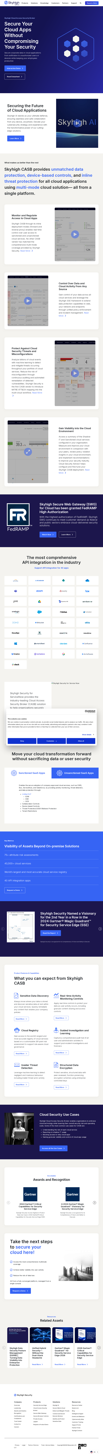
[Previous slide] (2, 928)
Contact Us (17, 1424)
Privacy (17, 1445)
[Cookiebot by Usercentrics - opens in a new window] (86, 711)
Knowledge (44, 3)
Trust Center (18, 1421)
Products (25, 3)
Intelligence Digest (77, 1413)
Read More (25, 251)
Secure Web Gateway (39, 1413)
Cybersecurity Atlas (78, 1419)
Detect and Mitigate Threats (61, 1411)
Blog (73, 1411)
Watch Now (46, 535)
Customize (50, 741)
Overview (17, 1405)
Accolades (51, 1176)
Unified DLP (26, 794)
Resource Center (77, 1405)
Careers (16, 1427)
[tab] (28, 773)
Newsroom (75, 1408)
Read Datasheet (13, 77)
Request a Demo (92, 3)
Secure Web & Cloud (59, 1408)
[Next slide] (100, 928)
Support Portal (76, 1425)
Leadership (17, 1408)
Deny (22, 741)
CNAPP (35, 1421)
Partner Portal (76, 1427)
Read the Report (49, 933)
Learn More (14, 138)
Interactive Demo (14, 68)
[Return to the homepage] (11, 3)
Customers (55, 3)
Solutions (34, 3)
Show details (86, 734)
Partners (65, 3)
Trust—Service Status (47, 1445)
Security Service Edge (40, 1405)
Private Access (37, 1419)
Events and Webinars (78, 1416)
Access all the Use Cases (52, 1148)
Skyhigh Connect (77, 1430)
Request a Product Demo (40, 1424)
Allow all (81, 741)
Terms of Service (33, 1445)
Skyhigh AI (56, 1405)
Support (74, 3)
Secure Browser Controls (41, 1416)
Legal (23, 1445)
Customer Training (77, 1422)
